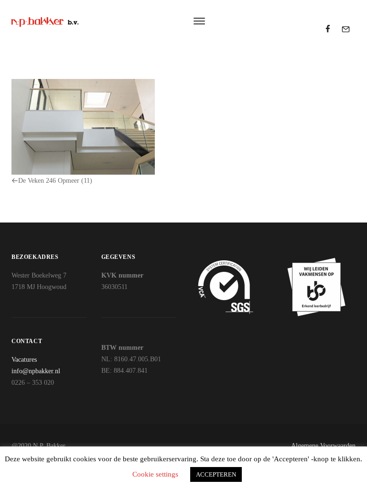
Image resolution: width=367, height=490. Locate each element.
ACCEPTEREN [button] (216, 474)
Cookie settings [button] (155, 474)
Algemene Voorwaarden (323, 445)
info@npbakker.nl (35, 371)
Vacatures (24, 359)
